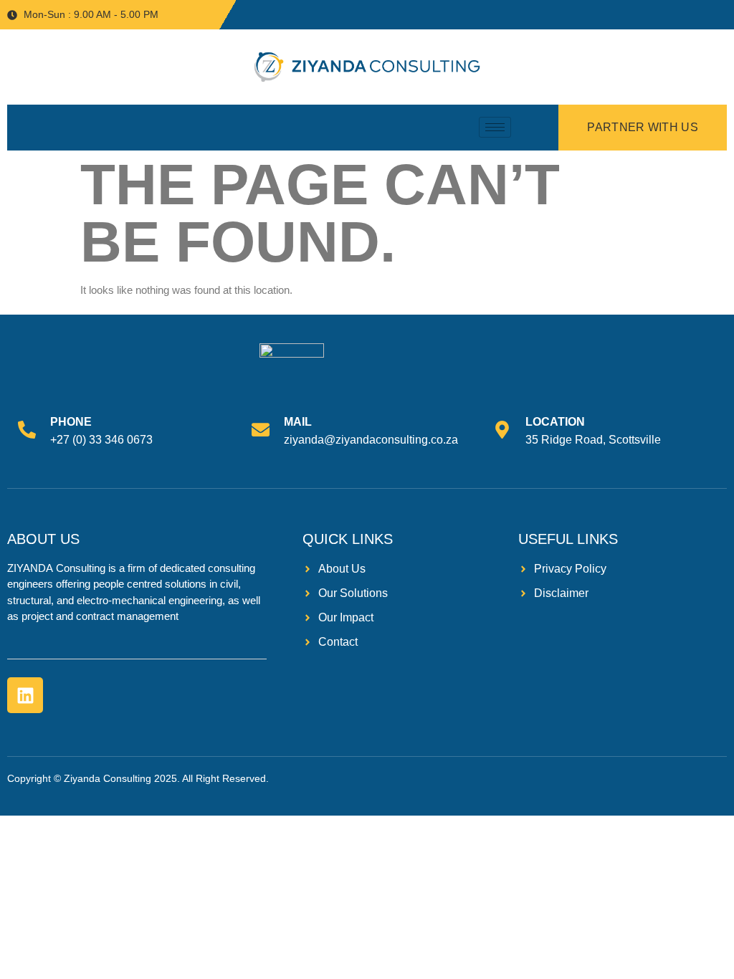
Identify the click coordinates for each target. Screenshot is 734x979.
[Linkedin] (25, 695)
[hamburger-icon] (495, 127)
